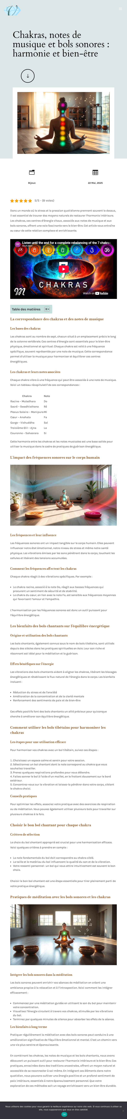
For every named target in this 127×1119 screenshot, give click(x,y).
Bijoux (31, 182)
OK (64, 1114)
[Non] (123, 1110)
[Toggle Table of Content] (45, 309)
